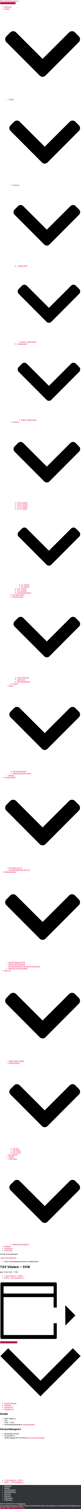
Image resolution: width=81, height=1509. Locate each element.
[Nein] (24, 1508)
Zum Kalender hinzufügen (8, 1342)
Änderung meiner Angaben (18, 969)
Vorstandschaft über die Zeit (19, 870)
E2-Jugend (25, 587)
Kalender (7, 1246)
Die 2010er (17, 1153)
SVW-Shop (8, 1250)
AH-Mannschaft (18, 595)
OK (2, 1508)
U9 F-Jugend (21, 589)
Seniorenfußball (29, 1425)
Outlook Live (9, 1409)
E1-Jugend (25, 585)
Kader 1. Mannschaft (28, 342)
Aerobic (11, 775)
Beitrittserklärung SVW (16, 963)
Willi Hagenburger (23, 682)
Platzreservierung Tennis (22, 773)
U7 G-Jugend (21, 591)
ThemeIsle (21, 1504)
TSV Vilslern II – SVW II (13, 1276)
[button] (42, 97)
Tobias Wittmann (23, 678)
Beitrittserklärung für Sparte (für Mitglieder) (24, 967)
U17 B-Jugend (22, 503)
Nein (6, 1508)
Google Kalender (10, 1403)
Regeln (15, 684)
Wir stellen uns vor (15, 868)
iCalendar (7, 1405)
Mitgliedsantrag (10, 1492)
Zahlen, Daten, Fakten (16, 1061)
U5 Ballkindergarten (24, 593)
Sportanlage (12, 1155)
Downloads (8, 1248)
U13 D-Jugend (22, 507)
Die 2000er (17, 1151)
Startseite (7, 7)
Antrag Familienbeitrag (16, 965)
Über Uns (7, 1494)
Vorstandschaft (10, 1490)
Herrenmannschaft (19, 771)
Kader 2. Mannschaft (28, 420)
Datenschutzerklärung (21, 1244)
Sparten (7, 1488)
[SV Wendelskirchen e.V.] (9, 1)
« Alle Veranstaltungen (8, 1258)
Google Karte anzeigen (36, 1438)
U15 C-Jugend (22, 505)
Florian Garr (21, 680)
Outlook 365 (8, 1407)
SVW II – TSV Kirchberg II (14, 1278)
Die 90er (16, 1149)
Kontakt (11, 1157)
